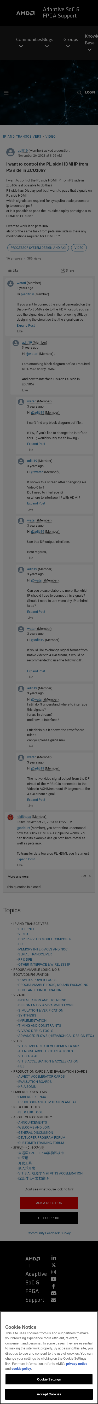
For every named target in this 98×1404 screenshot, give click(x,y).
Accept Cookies (49, 1394)
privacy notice (76, 1364)
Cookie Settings (49, 1379)
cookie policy (21, 1369)
